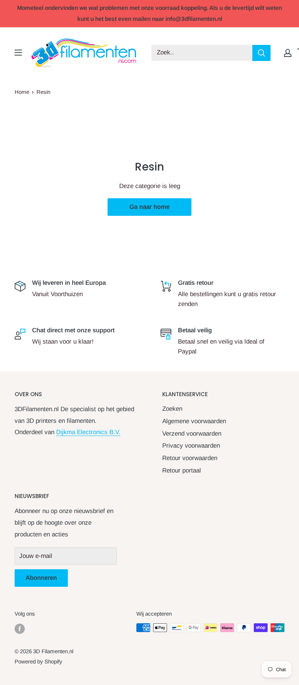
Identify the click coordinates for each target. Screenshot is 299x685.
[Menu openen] (18, 53)
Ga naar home (149, 206)
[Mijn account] (287, 53)
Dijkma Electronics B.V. (88, 432)
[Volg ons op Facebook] (20, 628)
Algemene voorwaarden (194, 421)
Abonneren (41, 577)
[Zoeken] (261, 53)
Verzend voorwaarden (191, 433)
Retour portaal (181, 470)
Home (22, 92)
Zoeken (172, 408)
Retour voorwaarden (189, 458)
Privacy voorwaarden (191, 445)
